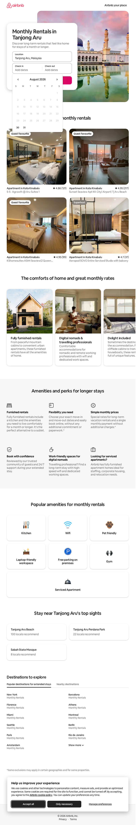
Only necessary (64, 804)
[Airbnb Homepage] (15, 5)
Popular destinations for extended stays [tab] (29, 684)
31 (24, 127)
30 (17, 127)
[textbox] (27, 70)
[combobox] (42, 58)
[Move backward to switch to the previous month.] (18, 79)
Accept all (28, 804)
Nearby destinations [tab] (68, 684)
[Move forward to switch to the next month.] (57, 79)
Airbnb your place (116, 5)
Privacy (63, 819)
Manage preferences (100, 804)
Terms (73, 819)
